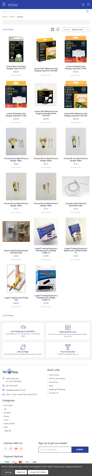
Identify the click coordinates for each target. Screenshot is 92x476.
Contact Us (54, 393)
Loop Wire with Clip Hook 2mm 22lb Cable (75, 205)
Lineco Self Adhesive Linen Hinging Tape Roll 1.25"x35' (76, 115)
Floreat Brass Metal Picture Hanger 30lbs (76, 160)
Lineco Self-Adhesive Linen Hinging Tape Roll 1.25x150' (46, 70)
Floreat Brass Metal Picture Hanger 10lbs (46, 205)
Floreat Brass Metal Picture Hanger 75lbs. (16, 160)
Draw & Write (9, 423)
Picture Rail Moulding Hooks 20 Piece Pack (16, 252)
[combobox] (46, 11)
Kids (6, 427)
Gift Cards (8, 405)
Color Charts (54, 375)
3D (5, 409)
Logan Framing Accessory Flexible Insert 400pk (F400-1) (46, 298)
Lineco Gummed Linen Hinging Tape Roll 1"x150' (76, 67)
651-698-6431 (12, 386)
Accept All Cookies (38, 472)
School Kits (53, 382)
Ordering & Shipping (57, 389)
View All (7, 431)
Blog (51, 386)
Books (6, 416)
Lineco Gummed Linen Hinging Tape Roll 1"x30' (16, 115)
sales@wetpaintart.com (16, 390)
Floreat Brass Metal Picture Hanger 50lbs (46, 160)
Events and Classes (57, 379)
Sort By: (67, 30)
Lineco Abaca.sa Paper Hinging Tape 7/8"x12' (16, 67)
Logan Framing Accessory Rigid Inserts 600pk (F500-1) (76, 251)
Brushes (7, 413)
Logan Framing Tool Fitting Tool (16, 299)
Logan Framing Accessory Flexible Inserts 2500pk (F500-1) (46, 251)
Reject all (21, 472)
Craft (6, 420)
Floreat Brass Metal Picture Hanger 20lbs (16, 205)
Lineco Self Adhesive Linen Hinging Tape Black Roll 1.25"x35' (46, 113)
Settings (8, 472)
